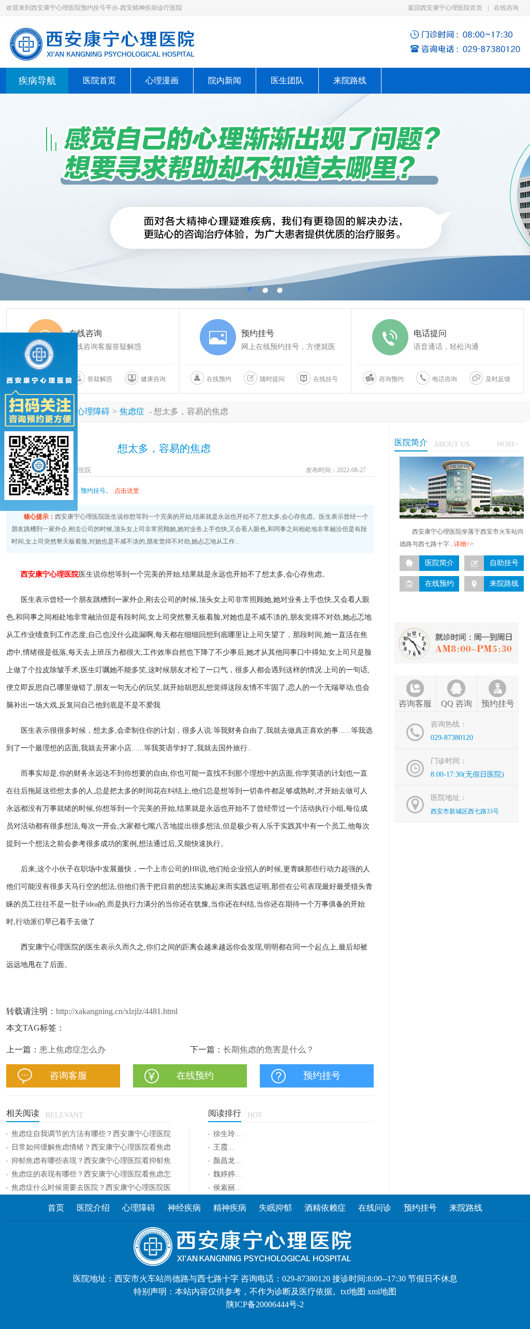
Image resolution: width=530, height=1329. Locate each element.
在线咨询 (506, 7)
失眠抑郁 (275, 1207)
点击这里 (126, 490)
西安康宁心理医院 (50, 574)
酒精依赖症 (325, 1207)
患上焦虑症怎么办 (72, 1049)
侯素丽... (227, 1187)
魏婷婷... (227, 1174)
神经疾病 (185, 1207)
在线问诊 (374, 1207)
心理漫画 (162, 80)
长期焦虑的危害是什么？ (268, 1049)
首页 (56, 1207)
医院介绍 (93, 1207)
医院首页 (99, 80)
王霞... (223, 1147)
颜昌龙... (227, 1161)
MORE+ (508, 444)
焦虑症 (132, 411)
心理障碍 (93, 411)
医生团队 (287, 80)
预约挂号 (420, 1207)
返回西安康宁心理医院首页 (445, 7)
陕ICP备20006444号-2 (265, 1304)
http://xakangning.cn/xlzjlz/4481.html (117, 1011)
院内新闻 (224, 80)
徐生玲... (227, 1134)
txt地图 (353, 1291)
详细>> (464, 544)
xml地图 (381, 1291)
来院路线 (349, 80)
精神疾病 (229, 1207)
